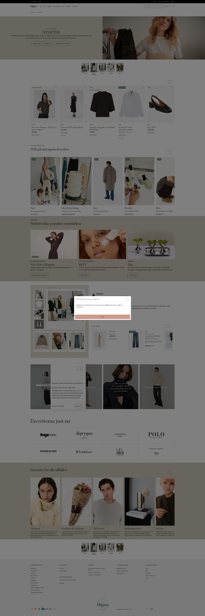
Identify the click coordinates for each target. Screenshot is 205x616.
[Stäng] (127, 299)
